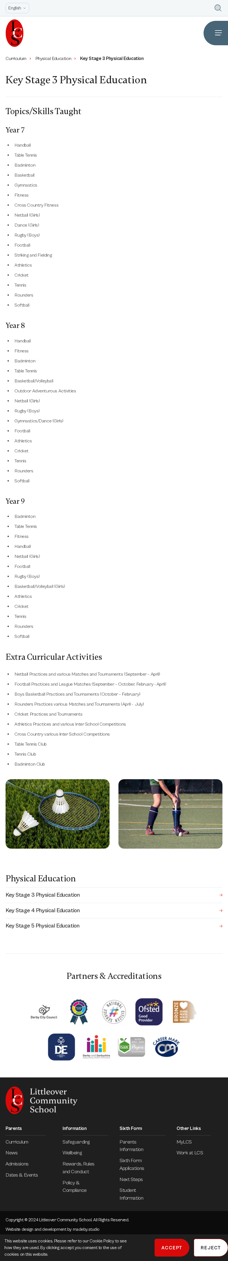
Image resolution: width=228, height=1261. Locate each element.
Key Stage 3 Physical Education (43, 895)
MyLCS (184, 1142)
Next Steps (131, 1179)
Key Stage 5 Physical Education (42, 925)
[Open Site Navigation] (216, 33)
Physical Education (53, 58)
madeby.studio (86, 1229)
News (12, 1153)
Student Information (131, 1194)
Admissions (17, 1164)
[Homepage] (12, 33)
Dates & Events (22, 1175)
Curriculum (16, 58)
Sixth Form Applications (132, 1164)
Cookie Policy (102, 1241)
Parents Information (131, 1146)
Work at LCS (190, 1153)
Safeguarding (76, 1142)
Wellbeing (72, 1153)
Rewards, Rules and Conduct (79, 1168)
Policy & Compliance (75, 1187)
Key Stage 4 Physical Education (43, 910)
